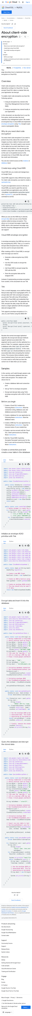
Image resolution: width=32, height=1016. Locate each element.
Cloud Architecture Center (8, 968)
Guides (11, 20)
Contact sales (5, 935)
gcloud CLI (9, 194)
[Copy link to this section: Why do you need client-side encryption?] (13, 134)
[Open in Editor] (25, 464)
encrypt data (5, 219)
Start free (7, 12)
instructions (18, 407)
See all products (5, 927)
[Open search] (19, 2)
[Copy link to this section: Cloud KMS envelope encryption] (3, 238)
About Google (5, 997)
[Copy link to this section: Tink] (6, 287)
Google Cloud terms (7, 1000)
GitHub (3, 960)
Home (3, 18)
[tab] (5, 460)
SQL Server (27, 68)
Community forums (6, 943)
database (4, 163)
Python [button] (11, 460)
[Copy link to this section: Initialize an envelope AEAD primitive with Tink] (18, 536)
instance (25, 161)
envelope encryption (7, 124)
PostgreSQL (17, 68)
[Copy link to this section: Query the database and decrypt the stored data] (16, 744)
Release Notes (5, 949)
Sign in (28, 2)
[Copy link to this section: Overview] (12, 81)
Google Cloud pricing (7, 929)
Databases (20, 18)
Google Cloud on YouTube (8, 988)
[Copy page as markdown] (25, 36)
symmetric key (5, 182)
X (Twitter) (4, 985)
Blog (2, 979)
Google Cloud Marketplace (8, 932)
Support (3, 946)
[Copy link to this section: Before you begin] (17, 402)
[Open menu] (3, 2)
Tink (19, 124)
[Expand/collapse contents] (11, 42)
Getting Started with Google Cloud (10, 963)
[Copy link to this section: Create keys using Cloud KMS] (27, 168)
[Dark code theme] (25, 201)
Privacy (13, 997)
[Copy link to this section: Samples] (11, 369)
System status (5, 952)
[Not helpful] (15, 24)
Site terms (19, 997)
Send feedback (8, 28)
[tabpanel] (16, 496)
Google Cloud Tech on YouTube (10, 991)
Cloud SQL (9, 7)
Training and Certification (8, 971)
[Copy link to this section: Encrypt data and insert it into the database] (11, 603)
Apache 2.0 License (6, 911)
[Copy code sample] (28, 201)
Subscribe (26, 1007)
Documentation (11, 18)
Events (3, 982)
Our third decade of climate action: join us (14, 1003)
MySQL (19, 7)
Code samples (5, 965)
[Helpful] (12, 24)
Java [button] (4, 460)
